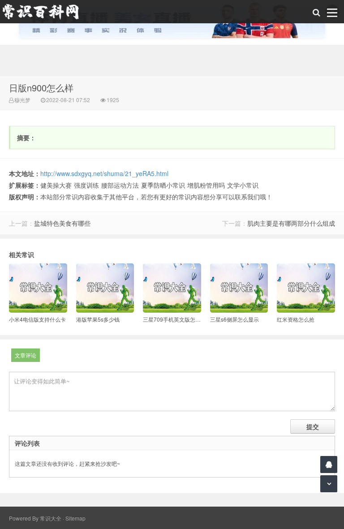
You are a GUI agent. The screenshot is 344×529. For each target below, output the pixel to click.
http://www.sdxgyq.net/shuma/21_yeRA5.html (104, 173)
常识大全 (50, 518)
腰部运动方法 (120, 185)
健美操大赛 (56, 185)
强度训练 (86, 185)
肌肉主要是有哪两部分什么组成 (291, 223)
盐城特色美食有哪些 (62, 223)
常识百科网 (45, 11)
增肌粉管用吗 (206, 185)
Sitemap (75, 518)
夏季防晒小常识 (163, 185)
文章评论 (25, 355)
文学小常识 (242, 185)
